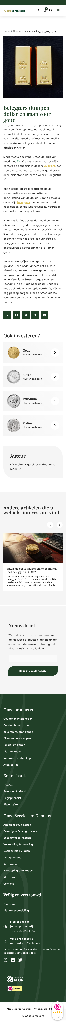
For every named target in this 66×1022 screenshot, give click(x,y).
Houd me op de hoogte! (33, 671)
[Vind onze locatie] (5, 941)
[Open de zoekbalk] (50, 10)
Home (6, 31)
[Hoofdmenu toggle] (58, 10)
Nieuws (17, 31)
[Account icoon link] (38, 10)
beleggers (23, 202)
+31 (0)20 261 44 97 (23, 930)
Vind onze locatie (21, 938)
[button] (7, 315)
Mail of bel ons (19, 921)
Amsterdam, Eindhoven (25, 943)
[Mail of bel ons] (5, 926)
